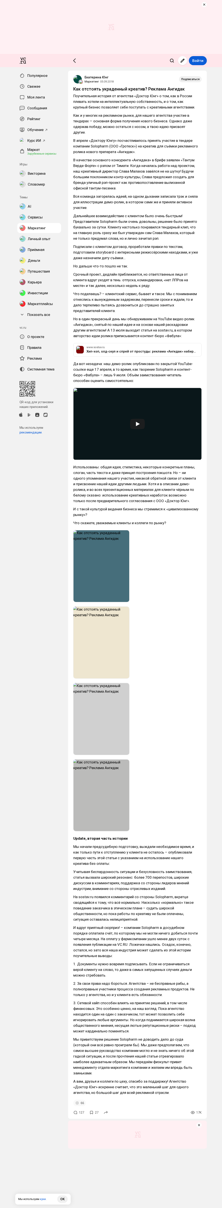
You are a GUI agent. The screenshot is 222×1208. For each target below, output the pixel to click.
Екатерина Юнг (96, 77)
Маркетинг (92, 81)
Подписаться (190, 79)
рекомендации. (31, 432)
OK (62, 1199)
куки (43, 1199)
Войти (197, 60)
